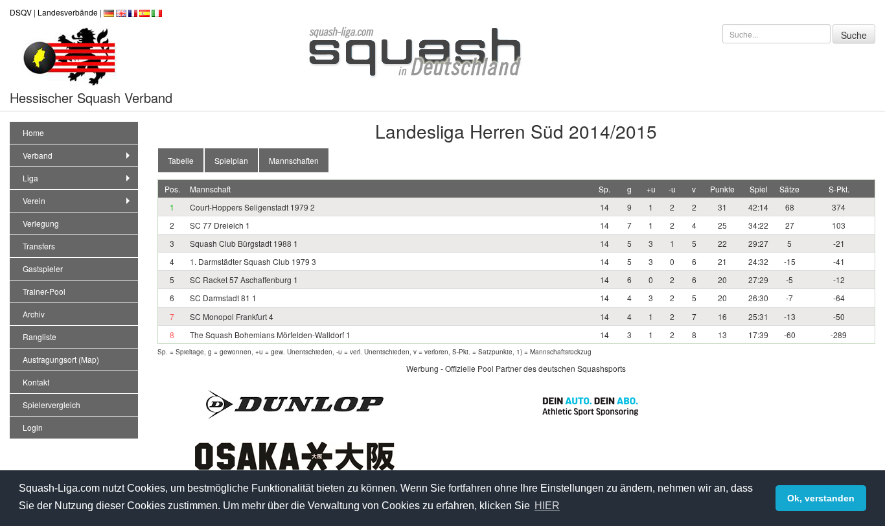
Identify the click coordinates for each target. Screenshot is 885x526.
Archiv (34, 313)
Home (33, 132)
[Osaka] (295, 455)
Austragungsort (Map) (61, 359)
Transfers (39, 245)
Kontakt (36, 381)
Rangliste (39, 336)
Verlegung (41, 223)
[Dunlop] (295, 403)
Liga (30, 177)
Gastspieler (43, 268)
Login (33, 427)
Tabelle (181, 160)
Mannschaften (294, 160)
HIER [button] (547, 505)
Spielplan (231, 160)
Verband (37, 155)
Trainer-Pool (44, 291)
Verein (34, 200)
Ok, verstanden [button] (821, 498)
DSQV (21, 11)
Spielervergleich (51, 404)
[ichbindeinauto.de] (590, 404)
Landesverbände (68, 11)
